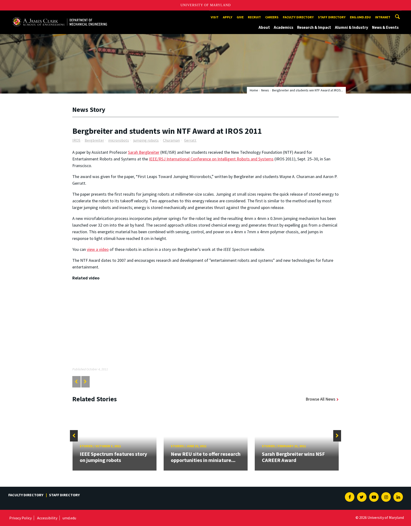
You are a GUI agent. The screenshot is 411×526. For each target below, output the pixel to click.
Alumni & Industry (351, 27)
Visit (215, 17)
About (264, 27)
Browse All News (320, 399)
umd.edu (69, 518)
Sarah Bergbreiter (143, 152)
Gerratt (190, 140)
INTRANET (382, 17)
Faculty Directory (298, 17)
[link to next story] (85, 381)
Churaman (171, 140)
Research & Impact (314, 27)
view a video (98, 249)
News (265, 90)
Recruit (254, 17)
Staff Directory (332, 17)
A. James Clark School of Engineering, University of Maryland (59, 15)
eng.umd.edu (360, 17)
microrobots (118, 140)
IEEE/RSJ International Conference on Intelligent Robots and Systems (211, 159)
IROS (76, 140)
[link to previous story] (76, 381)
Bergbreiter (94, 140)
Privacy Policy (20, 518)
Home (254, 90)
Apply (227, 17)
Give (240, 17)
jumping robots (146, 140)
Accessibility (47, 518)
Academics (283, 27)
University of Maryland (206, 5)
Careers (272, 17)
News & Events (385, 27)
